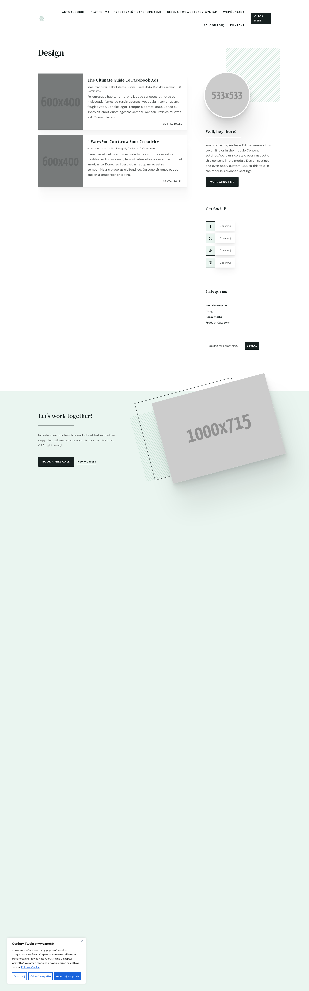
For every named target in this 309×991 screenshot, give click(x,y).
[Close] (82, 941)
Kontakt (237, 25)
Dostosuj (19, 976)
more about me (222, 181)
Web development (164, 87)
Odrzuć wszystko (40, 976)
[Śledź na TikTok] (210, 251)
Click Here (258, 18)
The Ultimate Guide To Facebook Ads (122, 80)
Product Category (218, 322)
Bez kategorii (118, 87)
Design (132, 87)
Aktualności (73, 12)
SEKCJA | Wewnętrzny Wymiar (192, 12)
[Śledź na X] (210, 238)
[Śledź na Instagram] (210, 263)
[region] (46, 961)
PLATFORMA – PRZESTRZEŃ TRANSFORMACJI (125, 12)
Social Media (144, 87)
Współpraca (234, 12)
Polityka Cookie (30, 967)
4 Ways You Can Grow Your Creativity (123, 142)
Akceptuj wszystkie (67, 976)
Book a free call (56, 461)
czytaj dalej (173, 124)
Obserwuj (225, 225)
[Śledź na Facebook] (210, 226)
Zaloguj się (214, 25)
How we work (86, 461)
